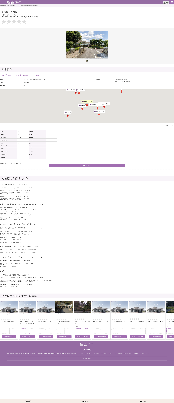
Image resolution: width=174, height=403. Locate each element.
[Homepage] (14, 1)
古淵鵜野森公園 (4, 217)
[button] (76, 93)
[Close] (153, 99)
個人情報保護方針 (87, 360)
